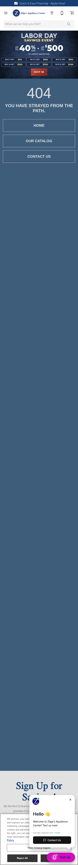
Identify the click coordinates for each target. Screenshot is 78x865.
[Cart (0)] (72, 13)
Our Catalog (39, 141)
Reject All (22, 858)
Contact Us (39, 156)
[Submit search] (69, 24)
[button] (5, 13)
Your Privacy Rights (39, 847)
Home (39, 125)
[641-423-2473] (62, 13)
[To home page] (28, 13)
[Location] (52, 13)
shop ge (39, 72)
